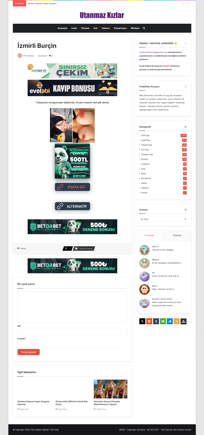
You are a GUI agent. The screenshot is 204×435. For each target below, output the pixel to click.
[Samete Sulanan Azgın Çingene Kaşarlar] (34, 389)
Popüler (177, 235)
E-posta (21, 338)
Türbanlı (85, 28)
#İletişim (135, 28)
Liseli (74, 28)
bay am (155, 246)
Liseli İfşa (145, 140)
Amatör (144, 159)
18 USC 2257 (153, 429)
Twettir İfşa (146, 145)
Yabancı (106, 28)
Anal (143, 169)
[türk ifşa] (102, 15)
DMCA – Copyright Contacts (132, 429)
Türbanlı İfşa (147, 154)
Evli (95, 28)
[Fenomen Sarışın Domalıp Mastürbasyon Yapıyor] (111, 389)
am (153, 272)
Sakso (144, 183)
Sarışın (144, 192)
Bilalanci (155, 259)
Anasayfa (62, 28)
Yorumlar (149, 235)
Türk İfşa (145, 135)
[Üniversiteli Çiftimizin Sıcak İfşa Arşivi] (72, 389)
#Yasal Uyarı (120, 28)
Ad (19, 326)
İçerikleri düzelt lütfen (162, 299)
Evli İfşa (145, 149)
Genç (143, 173)
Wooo (154, 286)
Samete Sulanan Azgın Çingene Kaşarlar (46, 3)
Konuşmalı (146, 178)
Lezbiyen (145, 164)
